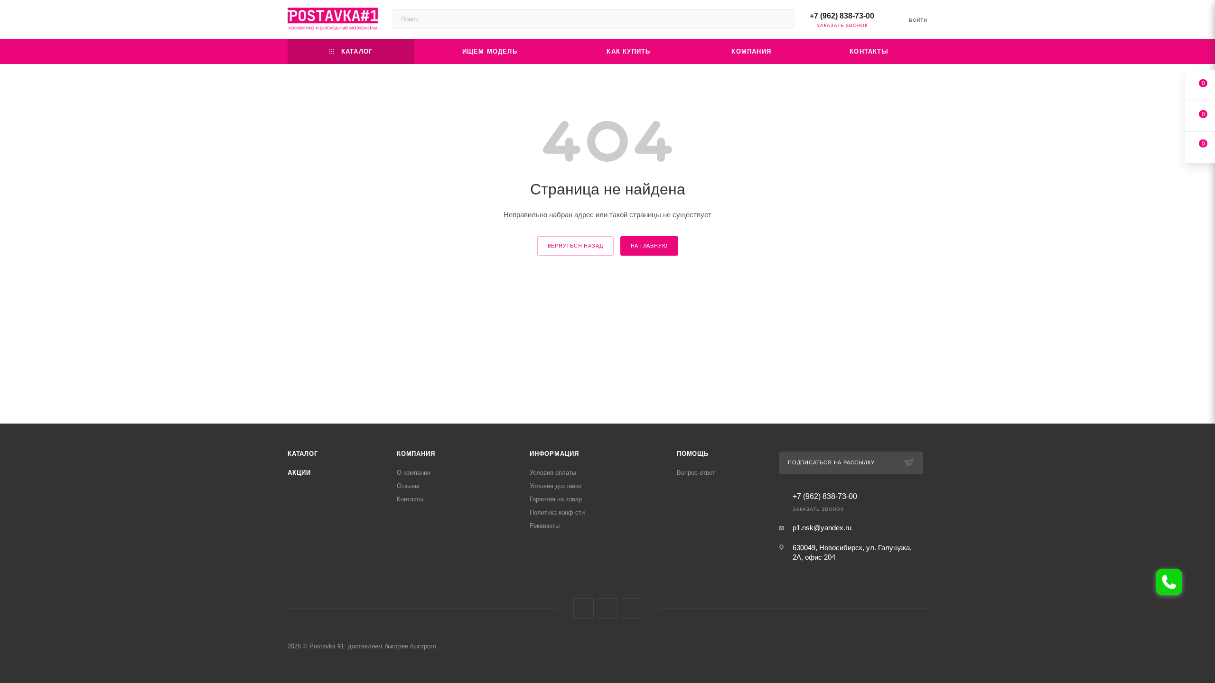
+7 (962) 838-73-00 (842, 16)
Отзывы (408, 485)
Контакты (410, 499)
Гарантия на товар (556, 499)
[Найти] (782, 19)
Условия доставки (555, 485)
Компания (416, 453)
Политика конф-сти (557, 512)
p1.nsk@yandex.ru (822, 528)
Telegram (608, 608)
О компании (413, 472)
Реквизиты (545, 525)
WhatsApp (632, 608)
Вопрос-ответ (696, 472)
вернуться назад (575, 246)
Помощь (693, 453)
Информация (554, 453)
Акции (299, 472)
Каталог (303, 453)
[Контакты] (1169, 582)
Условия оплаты (553, 472)
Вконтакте (583, 608)
